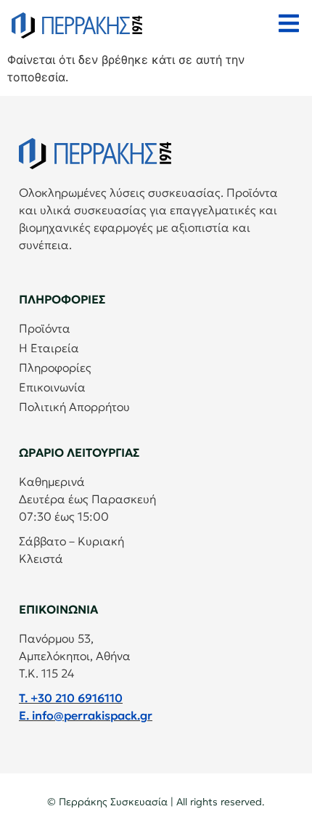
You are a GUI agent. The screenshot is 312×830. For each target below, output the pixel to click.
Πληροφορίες (55, 367)
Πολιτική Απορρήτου (74, 406)
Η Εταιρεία (49, 348)
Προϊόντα (44, 328)
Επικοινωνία (52, 387)
